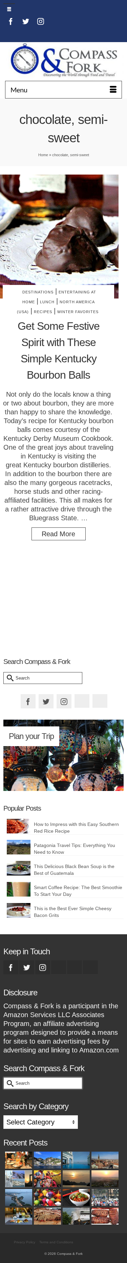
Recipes (43, 312)
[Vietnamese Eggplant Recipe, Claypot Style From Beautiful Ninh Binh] (75, 1197)
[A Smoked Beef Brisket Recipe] (46, 1216)
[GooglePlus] (58, 967)
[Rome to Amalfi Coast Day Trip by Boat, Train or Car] (46, 1160)
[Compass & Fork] (63, 61)
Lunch (47, 302)
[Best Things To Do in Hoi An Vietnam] (46, 1197)
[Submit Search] (8, 678)
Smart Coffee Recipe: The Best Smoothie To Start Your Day (78, 891)
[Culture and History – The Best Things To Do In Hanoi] (17, 1197)
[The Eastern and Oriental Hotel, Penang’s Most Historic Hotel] (75, 1160)
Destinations (38, 292)
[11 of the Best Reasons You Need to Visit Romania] (104, 1160)
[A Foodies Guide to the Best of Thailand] (17, 1160)
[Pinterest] (10, 33)
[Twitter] (25, 21)
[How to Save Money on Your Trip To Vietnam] (104, 1178)
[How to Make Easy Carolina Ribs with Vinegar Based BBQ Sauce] (104, 1216)
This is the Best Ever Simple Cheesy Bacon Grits (72, 912)
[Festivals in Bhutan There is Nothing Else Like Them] (46, 1178)
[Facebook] (10, 21)
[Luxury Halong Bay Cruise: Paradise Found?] (75, 1178)
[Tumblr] (25, 33)
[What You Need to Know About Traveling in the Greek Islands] (17, 1178)
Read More (58, 534)
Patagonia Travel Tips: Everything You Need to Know (74, 849)
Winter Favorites (78, 312)
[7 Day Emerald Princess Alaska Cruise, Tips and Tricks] (75, 1216)
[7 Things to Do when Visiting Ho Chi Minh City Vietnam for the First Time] (104, 1197)
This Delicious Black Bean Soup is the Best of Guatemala (74, 870)
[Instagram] (40, 21)
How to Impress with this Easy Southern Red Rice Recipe (76, 828)
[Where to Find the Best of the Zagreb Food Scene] (17, 1216)
